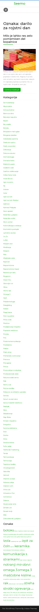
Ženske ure (7, 508)
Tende (5, 453)
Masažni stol (7, 244)
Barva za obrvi (8, 113)
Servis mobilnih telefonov (12, 403)
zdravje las (23, 597)
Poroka (6, 334)
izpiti (20, 541)
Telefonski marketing (11, 450)
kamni (12, 546)
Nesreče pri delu (9, 273)
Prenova (6, 359)
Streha (5, 435)
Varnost (6, 475)
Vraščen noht (8, 486)
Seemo (19, 3)
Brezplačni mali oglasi (11, 132)
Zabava (6, 500)
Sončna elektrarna (10, 428)
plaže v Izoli (20, 579)
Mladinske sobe (9, 258)
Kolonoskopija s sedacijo (12, 226)
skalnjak (21, 584)
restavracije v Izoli (14, 584)
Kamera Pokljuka (9, 208)
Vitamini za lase (9, 479)
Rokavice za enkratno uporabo (14, 392)
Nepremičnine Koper (11, 269)
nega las (29, 560)
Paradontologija (9, 302)
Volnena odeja (8, 482)
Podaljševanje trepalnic (12, 327)
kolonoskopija (7, 550)
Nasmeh (6, 262)
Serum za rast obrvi (10, 399)
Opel (5, 298)
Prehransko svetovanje (11, 356)
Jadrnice (6, 204)
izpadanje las (14, 541)
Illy (4, 186)
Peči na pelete (8, 316)
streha (29, 583)
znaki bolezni (30, 597)
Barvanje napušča (10, 117)
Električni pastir (9, 164)
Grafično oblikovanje (10, 171)
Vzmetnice (7, 497)
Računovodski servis (11, 378)
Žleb (4, 515)
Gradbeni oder (8, 168)
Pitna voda (7, 320)
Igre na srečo (8, 182)
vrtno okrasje (21, 595)
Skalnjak (6, 406)
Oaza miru (7, 280)
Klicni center (8, 222)
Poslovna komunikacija (11, 341)
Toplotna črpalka (9, 464)
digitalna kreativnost (24, 531)
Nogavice (7, 276)
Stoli (4, 432)
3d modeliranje (8, 103)
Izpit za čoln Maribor (11, 200)
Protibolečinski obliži (10, 374)
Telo (11, 592)
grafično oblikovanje (24, 534)
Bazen (5, 121)
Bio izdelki (7, 124)
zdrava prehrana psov (14, 597)
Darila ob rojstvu (9, 142)
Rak (4, 381)
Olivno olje (7, 291)
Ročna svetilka (8, 388)
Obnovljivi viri (8, 283)
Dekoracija (7, 150)
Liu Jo (5, 236)
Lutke (5, 240)
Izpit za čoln (7, 197)
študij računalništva (8, 600)
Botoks (6, 128)
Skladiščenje (7, 414)
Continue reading (13, 90)
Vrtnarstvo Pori (9, 493)
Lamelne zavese (9, 233)
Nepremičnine (8, 265)
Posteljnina (7, 345)
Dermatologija (8, 157)
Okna (5, 287)
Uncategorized (9, 468)
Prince (5, 367)
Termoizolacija (8, 457)
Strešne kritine (8, 443)
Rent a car (7, 385)
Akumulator (7, 106)
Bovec (16, 531)
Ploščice (6, 323)
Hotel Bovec (8, 179)
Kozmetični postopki (11, 229)
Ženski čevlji (7, 511)
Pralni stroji (7, 352)
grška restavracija (22, 537)
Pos (4, 338)
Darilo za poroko (9, 146)
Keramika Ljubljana (10, 215)
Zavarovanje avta (9, 504)
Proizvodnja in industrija (12, 370)
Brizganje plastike (10, 135)
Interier (6, 189)
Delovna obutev (9, 153)
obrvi (26, 564)
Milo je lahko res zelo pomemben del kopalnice (17, 39)
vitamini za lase (13, 595)
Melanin (6, 251)
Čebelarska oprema (10, 139)
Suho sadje (7, 446)
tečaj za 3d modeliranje (19, 592)
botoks (8, 530)
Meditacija (7, 247)
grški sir (29, 537)
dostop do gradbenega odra (11, 534)
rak (5, 583)
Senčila (6, 396)
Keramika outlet (9, 218)
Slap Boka (7, 417)
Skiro (5, 410)
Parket (5, 309)
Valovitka (6, 471)
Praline (5, 349)
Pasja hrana (7, 312)
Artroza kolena (8, 110)
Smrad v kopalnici (9, 421)
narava (25, 560)
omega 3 (10, 570)
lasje (21, 560)
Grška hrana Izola (9, 175)
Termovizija (7, 461)
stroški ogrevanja (16, 588)
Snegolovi (7, 425)
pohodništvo (27, 579)
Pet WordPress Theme (11, 609)
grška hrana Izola (11, 537)
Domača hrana (8, 161)
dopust (32, 531)
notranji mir (12, 564)
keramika (22, 546)
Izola (5, 193)
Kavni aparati (8, 211)
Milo (4, 254)
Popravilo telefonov (10, 330)
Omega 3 (6, 294)
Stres (5, 439)
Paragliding (7, 305)
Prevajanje (7, 363)
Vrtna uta (6, 490)
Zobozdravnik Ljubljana (11, 519)
